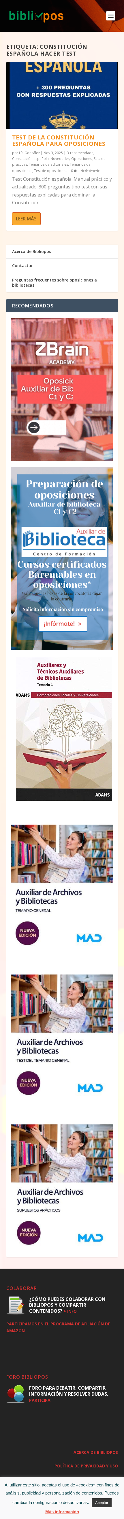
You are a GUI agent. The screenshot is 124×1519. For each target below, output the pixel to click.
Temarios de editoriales (48, 164)
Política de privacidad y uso (86, 1466)
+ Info (70, 1311)
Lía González (29, 152)
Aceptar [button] (101, 1503)
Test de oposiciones (50, 170)
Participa (39, 1400)
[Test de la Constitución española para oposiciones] (62, 95)
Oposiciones (81, 158)
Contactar (22, 265)
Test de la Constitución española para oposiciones (59, 140)
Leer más (26, 219)
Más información (62, 1511)
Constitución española (30, 158)
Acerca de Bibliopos (31, 251)
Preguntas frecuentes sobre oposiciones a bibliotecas (54, 282)
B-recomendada (80, 152)
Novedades (59, 158)
